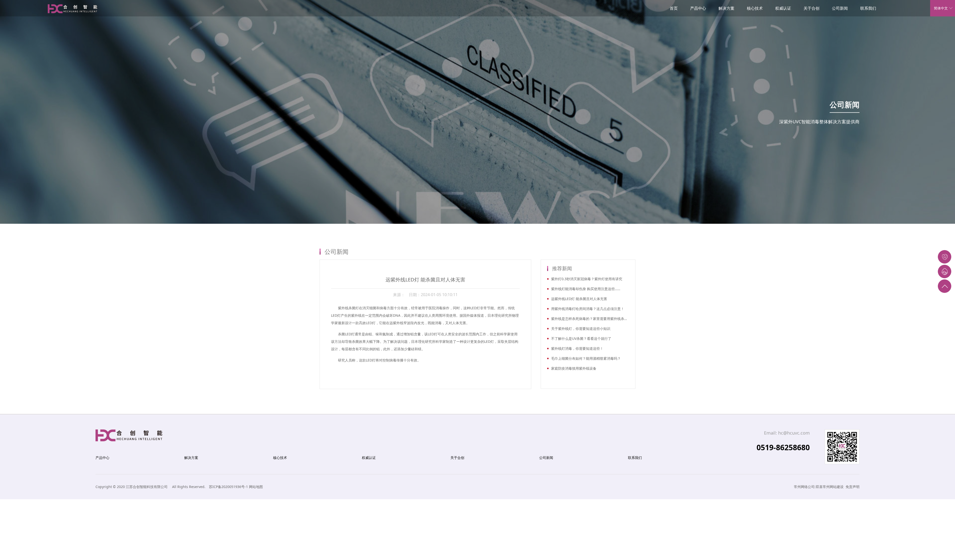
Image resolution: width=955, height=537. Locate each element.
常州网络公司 (804, 486)
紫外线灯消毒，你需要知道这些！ (577, 348)
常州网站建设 (833, 486)
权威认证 (783, 8)
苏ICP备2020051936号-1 (228, 486)
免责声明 (853, 486)
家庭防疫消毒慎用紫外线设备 (573, 368)
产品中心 (698, 8)
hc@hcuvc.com (794, 433)
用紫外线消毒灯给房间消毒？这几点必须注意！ (587, 308)
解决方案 (726, 8)
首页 (674, 8)
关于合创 (811, 8)
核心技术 (755, 8)
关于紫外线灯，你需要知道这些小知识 (580, 328)
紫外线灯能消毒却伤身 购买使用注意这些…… (585, 288)
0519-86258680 (783, 447)
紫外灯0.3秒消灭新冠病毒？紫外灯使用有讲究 (586, 278)
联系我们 (868, 8)
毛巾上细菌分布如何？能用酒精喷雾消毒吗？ (586, 358)
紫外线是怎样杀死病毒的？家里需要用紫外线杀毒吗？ (590, 318)
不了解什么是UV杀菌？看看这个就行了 (581, 338)
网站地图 (256, 486)
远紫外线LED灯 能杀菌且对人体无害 (579, 298)
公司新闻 (840, 8)
